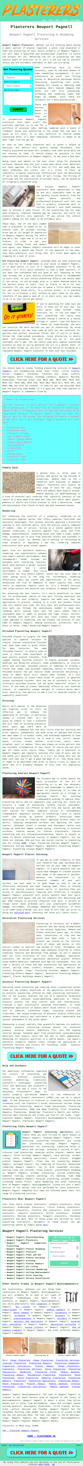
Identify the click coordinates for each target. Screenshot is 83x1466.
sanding (36, 213)
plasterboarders (22, 1319)
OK (53, 1464)
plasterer (62, 54)
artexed (30, 230)
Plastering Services (67, 1360)
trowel (40, 198)
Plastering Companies (67, 1363)
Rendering (25, 1372)
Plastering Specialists (42, 1381)
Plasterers (8, 1369)
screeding (19, 1316)
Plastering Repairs (40, 1363)
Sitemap (4, 1445)
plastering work (54, 68)
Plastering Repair (13, 1375)
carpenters (61, 1313)
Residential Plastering (41, 1375)
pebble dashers (56, 1310)
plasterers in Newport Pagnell (34, 156)
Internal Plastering (14, 1363)
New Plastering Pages (16, 1445)
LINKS (50, 20)
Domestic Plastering (53, 1378)
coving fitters (34, 1327)
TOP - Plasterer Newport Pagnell (20, 1431)
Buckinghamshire (41, 1185)
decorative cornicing (63, 1324)
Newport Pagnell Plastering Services (32, 1231)
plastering (63, 57)
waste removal (21, 1313)
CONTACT (65, 20)
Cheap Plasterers (68, 1366)
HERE (24, 843)
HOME (43, 20)
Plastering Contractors (16, 1366)
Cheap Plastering (20, 1360)
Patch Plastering (55, 1369)
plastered (38, 145)
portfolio (7, 128)
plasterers (21, 253)
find (11, 1204)
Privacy (79, 1445)
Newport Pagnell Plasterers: (18, 45)
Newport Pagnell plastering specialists (47, 1132)
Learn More (44, 1464)
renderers (42, 1304)
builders (62, 1319)
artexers (60, 1316)
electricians (9, 1310)
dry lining (23, 1307)
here (45, 1225)
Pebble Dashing (70, 1372)
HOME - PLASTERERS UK (41, 1436)
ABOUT (57, 20)
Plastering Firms (45, 1372)
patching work (22, 913)
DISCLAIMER (75, 20)
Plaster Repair (44, 1366)
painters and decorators (28, 1321)
